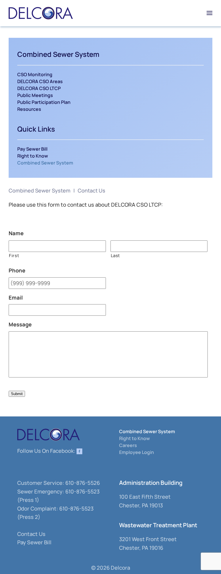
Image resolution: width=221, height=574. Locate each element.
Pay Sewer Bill (32, 149)
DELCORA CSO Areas (40, 81)
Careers (128, 445)
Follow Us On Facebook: (47, 451)
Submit (17, 394)
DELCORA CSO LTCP (39, 88)
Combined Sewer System (45, 163)
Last (115, 255)
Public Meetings (35, 95)
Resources (29, 109)
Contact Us (31, 534)
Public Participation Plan (44, 102)
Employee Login (136, 452)
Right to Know (32, 156)
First (14, 255)
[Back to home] (41, 13)
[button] (209, 13)
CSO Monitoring (34, 74)
